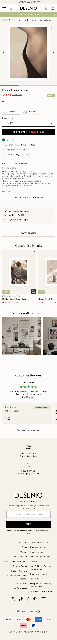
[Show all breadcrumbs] (5, 20)
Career (23, 552)
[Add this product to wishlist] (51, 26)
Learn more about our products (28, 197)
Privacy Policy (25, 530)
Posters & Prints (18, 20)
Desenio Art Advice (39, 542)
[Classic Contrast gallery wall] (21, 336)
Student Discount (19, 571)
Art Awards (22, 583)
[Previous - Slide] (3, 53)
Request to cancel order (41, 591)
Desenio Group (35, 632)
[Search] (10, 8)
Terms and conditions (40, 556)
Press (24, 547)
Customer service (38, 547)
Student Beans (20, 566)
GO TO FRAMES (29, 233)
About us (23, 542)
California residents (39, 574)
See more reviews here (28, 430)
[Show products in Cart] (53, 8)
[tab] (9, 85)
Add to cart (28, 132)
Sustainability (20, 556)
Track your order (37, 552)
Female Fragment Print (40, 20)
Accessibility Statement (16, 561)
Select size (7, 118)
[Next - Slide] (53, 53)
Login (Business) (19, 588)
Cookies (34, 561)
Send (28, 524)
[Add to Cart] (33, 291)
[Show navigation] (4, 8)
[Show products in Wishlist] (47, 8)
